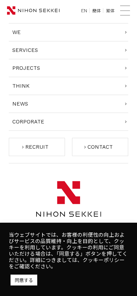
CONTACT (100, 147)
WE (16, 32)
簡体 (96, 10)
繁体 (110, 10)
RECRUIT (36, 147)
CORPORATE (28, 122)
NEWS (20, 104)
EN (84, 10)
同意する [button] (24, 280)
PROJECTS (26, 68)
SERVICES (25, 50)
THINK (21, 86)
